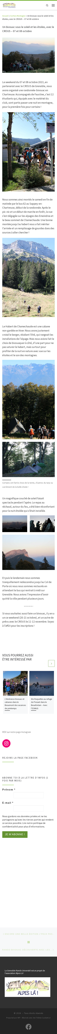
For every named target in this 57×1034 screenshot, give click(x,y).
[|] (9, 5)
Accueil (5, 15)
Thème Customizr (43, 1018)
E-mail (7, 803)
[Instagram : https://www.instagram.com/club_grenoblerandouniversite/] (6, 743)
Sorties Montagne (18, 15)
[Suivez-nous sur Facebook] (29, 1027)
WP (19, 1018)
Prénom (8, 789)
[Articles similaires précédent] (44, 663)
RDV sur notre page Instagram (16, 732)
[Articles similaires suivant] (51, 663)
